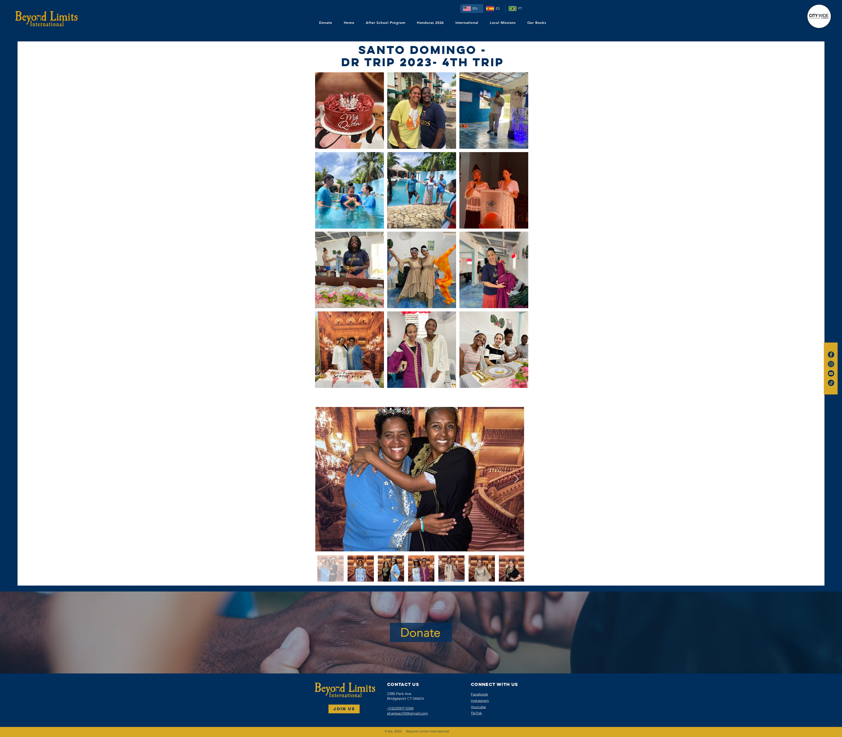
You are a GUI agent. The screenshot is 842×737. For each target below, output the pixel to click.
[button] (349, 110)
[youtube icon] (831, 373)
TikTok (476, 713)
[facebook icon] (831, 355)
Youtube (478, 707)
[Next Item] (516, 479)
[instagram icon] (831, 364)
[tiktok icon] (831, 383)
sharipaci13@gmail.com (407, 713)
